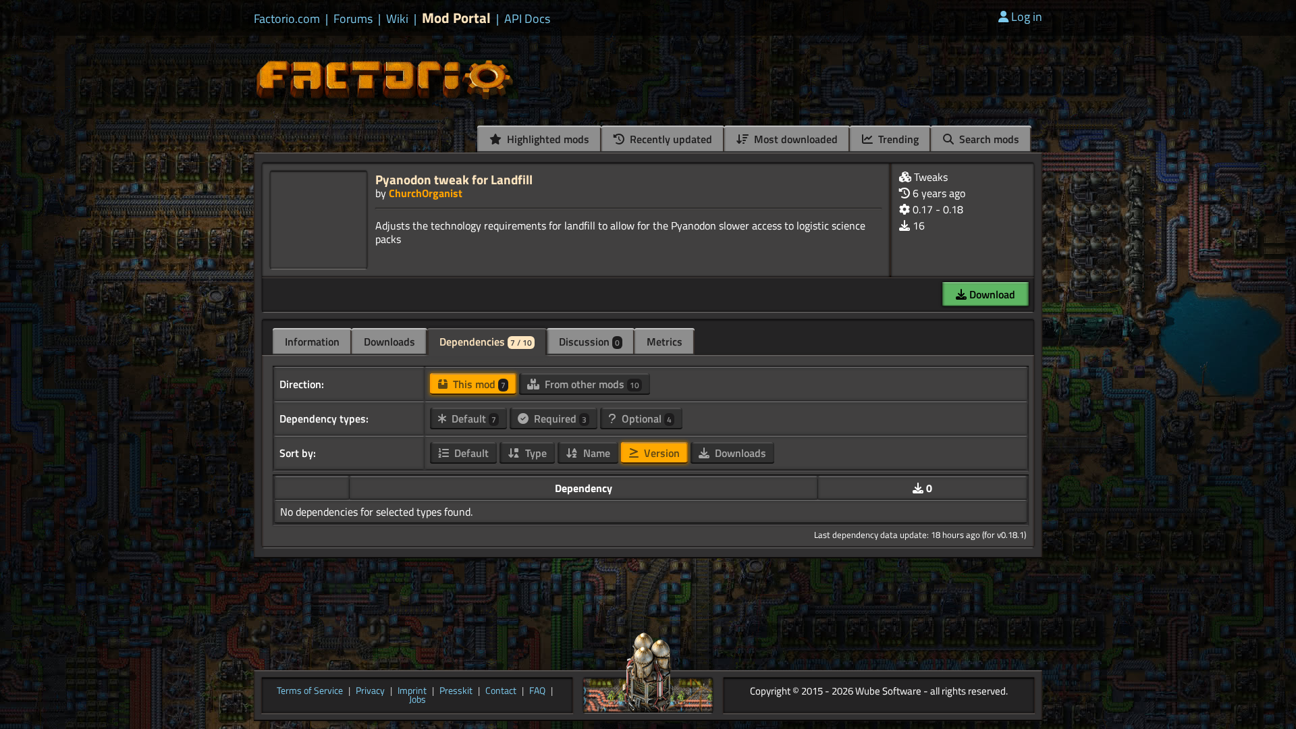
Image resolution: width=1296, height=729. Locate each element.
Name (595, 453)
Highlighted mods (546, 139)
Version (660, 453)
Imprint (412, 691)
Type (534, 453)
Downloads (389, 341)
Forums (353, 19)
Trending (897, 139)
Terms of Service (310, 691)
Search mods (987, 139)
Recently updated (669, 139)
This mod (478, 384)
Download (991, 294)
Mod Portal (456, 18)
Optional (645, 418)
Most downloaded (794, 139)
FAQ (537, 691)
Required (559, 418)
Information (312, 341)
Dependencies (485, 341)
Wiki (397, 19)
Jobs (417, 700)
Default (472, 418)
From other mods (590, 384)
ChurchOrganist (425, 193)
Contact (500, 691)
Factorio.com (287, 19)
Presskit (456, 691)
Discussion (589, 341)
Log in (1026, 16)
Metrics (664, 341)
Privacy (370, 691)
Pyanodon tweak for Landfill (454, 179)
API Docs (527, 19)
